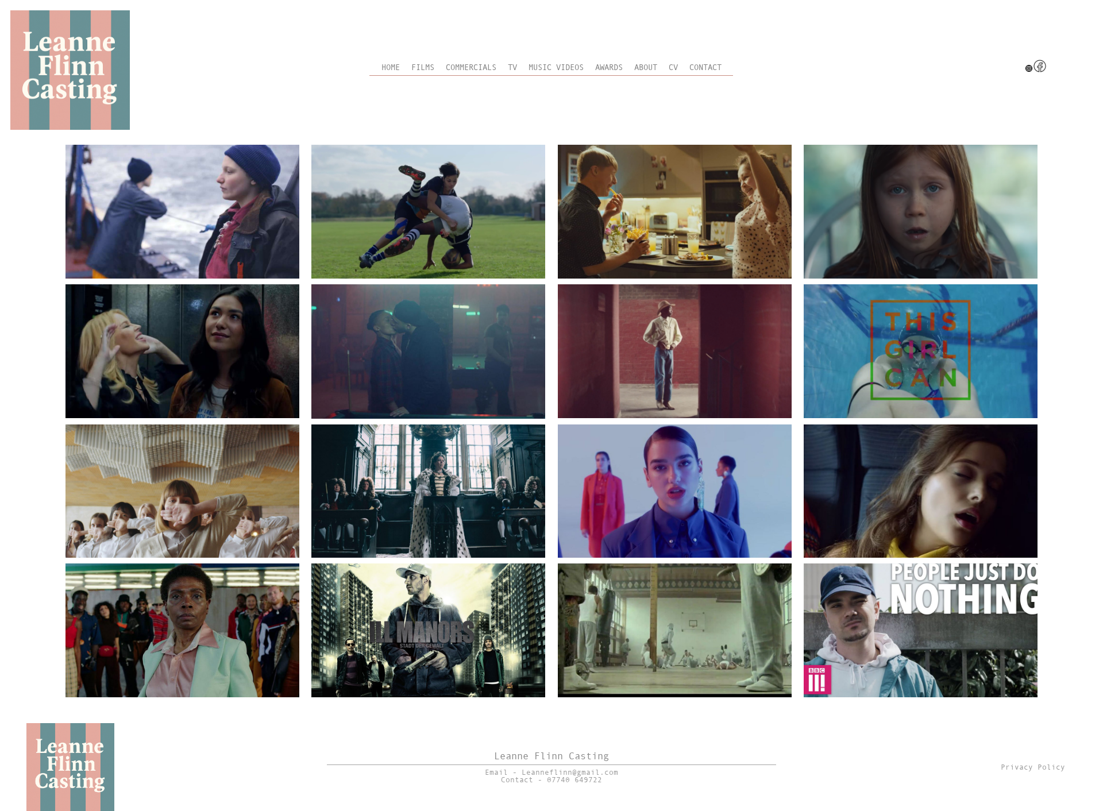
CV (673, 67)
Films (422, 67)
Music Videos (556, 67)
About (645, 67)
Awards (609, 67)
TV (512, 67)
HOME (390, 67)
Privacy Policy (1033, 767)
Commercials (471, 67)
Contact (705, 67)
